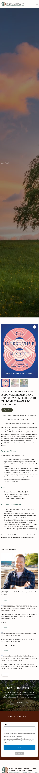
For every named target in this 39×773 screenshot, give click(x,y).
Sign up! (19, 747)
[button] (37, 4)
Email (5, 724)
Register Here (7, 410)
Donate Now (19, 702)
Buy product (5, 627)
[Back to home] (12, 4)
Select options (6, 650)
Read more (5, 600)
